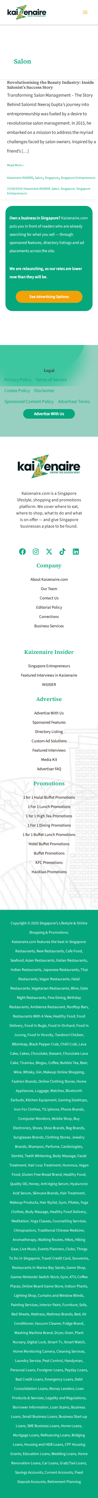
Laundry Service (28, 1361)
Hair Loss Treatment (44, 1165)
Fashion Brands (24, 1081)
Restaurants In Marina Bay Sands (38, 1267)
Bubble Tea (69, 1063)
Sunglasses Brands (28, 1137)
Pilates (73, 1202)
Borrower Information (30, 1407)
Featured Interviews (49, 750)
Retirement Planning (64, 1482)
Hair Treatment (72, 1193)
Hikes (69, 1240)
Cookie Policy (17, 390)
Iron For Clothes (27, 1109)
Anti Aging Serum (55, 1184)
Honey (34, 1184)
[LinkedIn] (75, 551)
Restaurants (25, 951)
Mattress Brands (60, 1314)
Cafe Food (74, 951)
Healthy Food (64, 1016)
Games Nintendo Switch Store (35, 1277)
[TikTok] (62, 551)
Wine (75, 988)
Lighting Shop (25, 1295)
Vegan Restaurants (54, 979)
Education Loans (36, 1454)
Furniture (70, 1305)
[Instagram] (35, 551)
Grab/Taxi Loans (73, 1463)
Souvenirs (80, 1258)
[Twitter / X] (49, 551)
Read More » (15, 164)
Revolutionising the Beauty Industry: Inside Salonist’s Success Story (50, 84)
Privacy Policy (17, 379)
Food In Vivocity (40, 1035)
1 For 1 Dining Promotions (49, 825)
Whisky (29, 1072)
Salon (39, 178)
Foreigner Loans (50, 1370)
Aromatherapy (24, 1240)
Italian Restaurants (71, 960)
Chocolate (39, 1053)
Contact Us (49, 598)
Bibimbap (19, 1044)
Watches (57, 1091)
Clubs (70, 1249)
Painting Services (24, 1305)
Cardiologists (71, 1146)
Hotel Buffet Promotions (49, 844)
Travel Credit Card (56, 1258)
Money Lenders (61, 1388)
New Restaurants (50, 951)
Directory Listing (49, 732)
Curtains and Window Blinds (60, 1295)
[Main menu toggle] (85, 12)
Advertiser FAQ (49, 769)
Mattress (38, 1314)
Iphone (53, 1109)
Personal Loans (22, 1370)
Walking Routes (50, 1240)
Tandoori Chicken (69, 1035)
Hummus (69, 1165)
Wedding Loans (63, 1454)
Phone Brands (72, 1109)
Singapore (52, 178)
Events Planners (51, 1249)
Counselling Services (69, 1221)
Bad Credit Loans (29, 1379)
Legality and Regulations (65, 1398)
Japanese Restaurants (61, 970)
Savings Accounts (29, 1472)
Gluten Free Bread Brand (42, 1174)
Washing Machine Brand (33, 1333)
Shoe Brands (54, 1128)
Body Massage (64, 1156)
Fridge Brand (73, 1323)
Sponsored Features (49, 722)
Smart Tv (55, 1342)
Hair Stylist (48, 1202)
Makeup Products (24, 1202)
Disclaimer (44, 390)
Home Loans (71, 1426)
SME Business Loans (43, 1426)
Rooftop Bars (77, 1007)
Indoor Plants (76, 1286)
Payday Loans (76, 1370)
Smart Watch (74, 1342)
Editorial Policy (49, 607)
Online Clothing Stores (56, 1081)
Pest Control (52, 1361)
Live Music (28, 1249)
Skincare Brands (46, 1193)
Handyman (73, 1361)
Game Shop (75, 1267)
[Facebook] (22, 551)
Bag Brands (75, 1128)
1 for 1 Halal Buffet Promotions (49, 797)
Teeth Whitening (38, 1156)
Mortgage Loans (26, 1435)
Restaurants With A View (32, 1016)
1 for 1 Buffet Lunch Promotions (49, 835)
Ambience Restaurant (47, 1007)
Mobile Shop (62, 1119)
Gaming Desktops (72, 1100)
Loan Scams (59, 1407)
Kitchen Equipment (41, 1100)
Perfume (52, 1146)
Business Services (49, 626)
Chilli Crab (68, 1044)
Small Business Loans (39, 1416)
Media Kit (49, 760)
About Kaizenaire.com (49, 579)
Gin (39, 1072)
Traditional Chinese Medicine (61, 1230)
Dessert (55, 1053)
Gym (62, 1202)
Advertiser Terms (74, 401)
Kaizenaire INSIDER (20, 178)
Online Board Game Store (42, 1286)
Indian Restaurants (26, 970)
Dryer (58, 1333)
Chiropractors (25, 1230)
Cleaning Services (70, 1351)
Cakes (24, 1053)
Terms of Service (51, 379)
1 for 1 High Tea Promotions (49, 816)
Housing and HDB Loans (43, 1444)
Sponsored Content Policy (29, 401)
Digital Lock (36, 1342)
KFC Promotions (49, 863)
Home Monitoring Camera (34, 1351)
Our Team (49, 589)
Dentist (17, 1156)
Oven (69, 1333)
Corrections (49, 617)
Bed (77, 1314)
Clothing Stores (57, 1137)
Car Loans (50, 1463)
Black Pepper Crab (44, 1044)
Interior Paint (50, 1305)
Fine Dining (57, 997)
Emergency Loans (59, 1379)
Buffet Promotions (49, 853)
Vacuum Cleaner (48, 1323)
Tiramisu (27, 1063)
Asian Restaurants (39, 960)
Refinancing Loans (55, 1435)
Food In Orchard (61, 1025)
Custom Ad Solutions (49, 741)
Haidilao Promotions (49, 872)
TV (44, 1109)
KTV (73, 1277)
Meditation (20, 1221)
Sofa (82, 1305)
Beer (83, 1063)
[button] (49, 297)
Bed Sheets (20, 1314)
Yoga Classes (40, 1221)
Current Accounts (59, 1472)
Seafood (17, 960)
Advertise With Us (49, 713)
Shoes (37, 1128)
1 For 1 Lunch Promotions (49, 807)
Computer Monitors (34, 1119)
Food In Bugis (35, 1025)
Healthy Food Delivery (68, 1212)
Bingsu (41, 1063)
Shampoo (36, 1146)
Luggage (42, 1091)
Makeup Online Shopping (63, 1072)
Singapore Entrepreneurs (78, 178)
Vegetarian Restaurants (50, 988)
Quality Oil (18, 1184)
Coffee (53, 1063)
